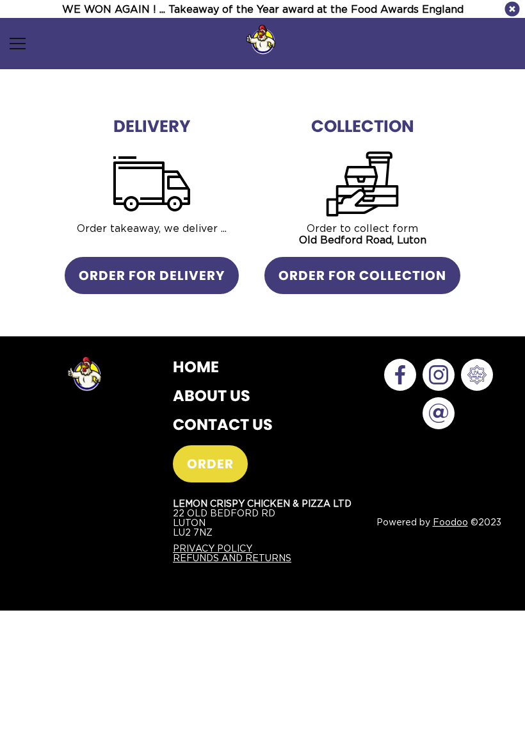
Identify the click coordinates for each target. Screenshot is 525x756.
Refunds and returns (232, 558)
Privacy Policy (212, 548)
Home (196, 366)
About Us (211, 395)
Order (210, 464)
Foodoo (450, 522)
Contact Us (223, 424)
